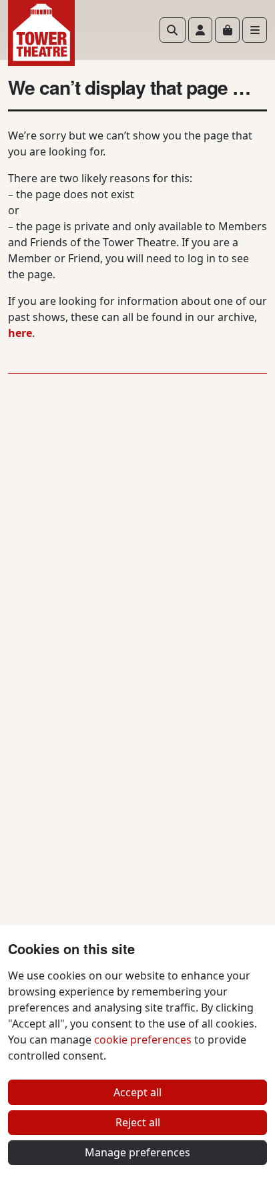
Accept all (137, 1092)
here (20, 333)
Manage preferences (137, 1152)
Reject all (137, 1122)
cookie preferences (143, 1039)
